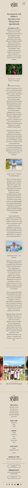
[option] (14, 370)
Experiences (14, 422)
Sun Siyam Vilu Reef (14, 412)
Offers (14, 424)
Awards (14, 432)
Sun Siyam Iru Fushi (14, 407)
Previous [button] (2, 368)
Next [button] (25, 368)
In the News (14, 434)
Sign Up (14, 477)
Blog (14, 436)
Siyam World (14, 416)
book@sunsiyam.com (14, 449)
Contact (14, 452)
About (14, 426)
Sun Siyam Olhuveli (14, 411)
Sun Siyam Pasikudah (14, 414)
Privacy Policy (14, 440)
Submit (14, 466)
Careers (14, 438)
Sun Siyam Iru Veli (14, 409)
